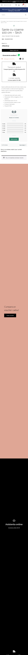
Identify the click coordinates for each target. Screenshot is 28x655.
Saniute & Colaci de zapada (14, 21)
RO (25, 6)
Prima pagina (3, 21)
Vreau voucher (10, 315)
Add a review (14, 139)
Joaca (7, 21)
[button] (20, 59)
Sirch (6, 43)
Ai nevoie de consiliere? (10, 55)
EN (25, 4)
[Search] (25, 14)
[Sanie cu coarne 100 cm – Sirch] (14, 25)
